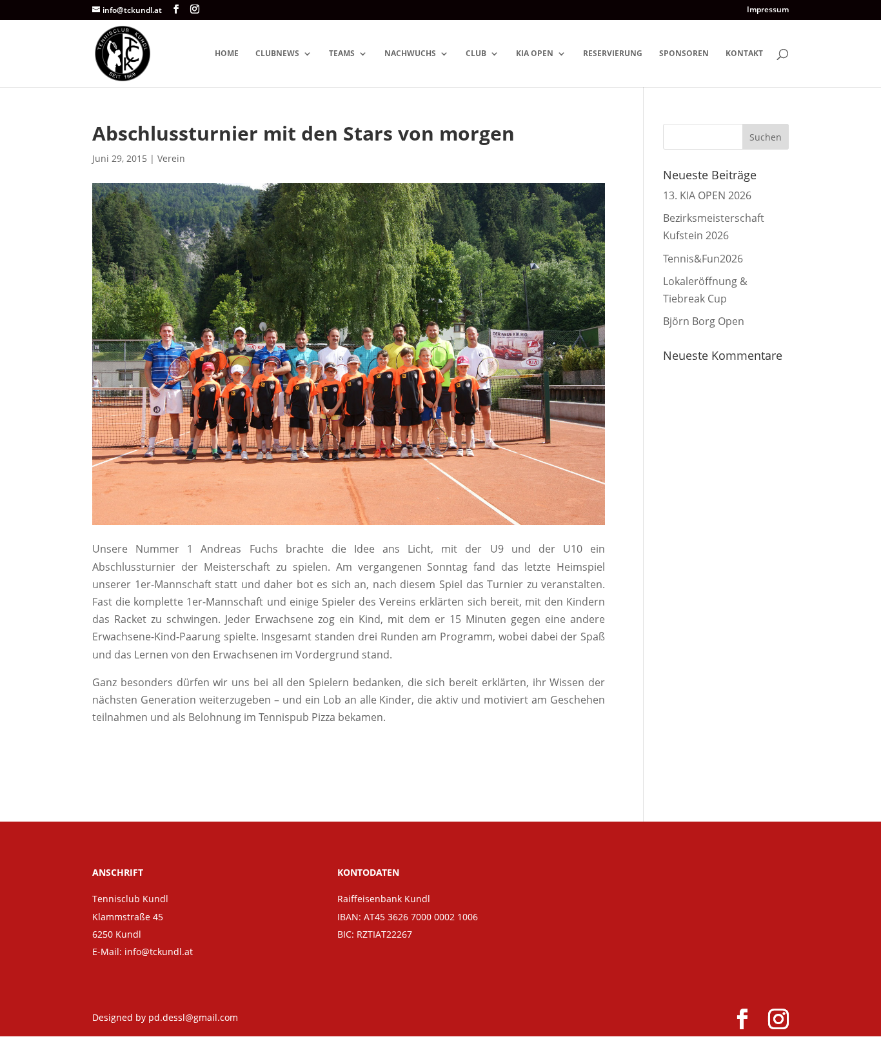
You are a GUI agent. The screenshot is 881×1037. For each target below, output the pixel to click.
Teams (342, 54)
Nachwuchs (410, 54)
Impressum (768, 10)
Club (476, 54)
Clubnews (277, 54)
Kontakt (744, 54)
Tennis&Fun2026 (703, 259)
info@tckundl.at (158, 951)
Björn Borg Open (703, 321)
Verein (171, 158)
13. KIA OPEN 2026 (707, 195)
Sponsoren (684, 54)
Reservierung (612, 54)
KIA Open (534, 54)
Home (227, 54)
